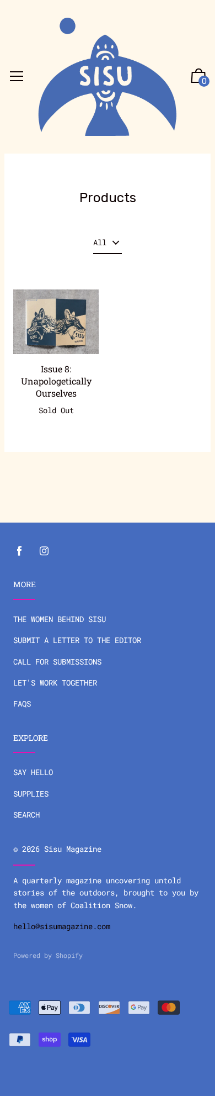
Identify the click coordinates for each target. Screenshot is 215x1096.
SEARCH (26, 814)
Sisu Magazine (72, 849)
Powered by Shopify (48, 955)
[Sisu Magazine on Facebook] (19, 551)
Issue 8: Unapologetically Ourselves (56, 381)
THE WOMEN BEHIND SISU (59, 619)
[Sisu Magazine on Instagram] (44, 551)
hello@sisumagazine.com (64, 926)
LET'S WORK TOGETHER (55, 682)
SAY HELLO (33, 772)
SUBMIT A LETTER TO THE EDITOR (77, 640)
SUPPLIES (31, 793)
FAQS (22, 703)
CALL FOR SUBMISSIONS (57, 661)
